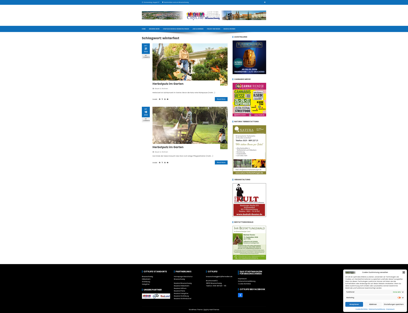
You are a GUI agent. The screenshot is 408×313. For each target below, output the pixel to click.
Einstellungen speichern (394, 304)
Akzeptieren (354, 304)
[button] (404, 272)
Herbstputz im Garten (167, 84)
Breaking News (154, 29)
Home (144, 29)
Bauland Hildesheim (181, 286)
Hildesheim (146, 279)
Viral (205, 310)
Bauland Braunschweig (183, 283)
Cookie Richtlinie (362, 309)
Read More (221, 99)
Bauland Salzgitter (181, 293)
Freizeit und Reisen (213, 29)
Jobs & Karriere (198, 29)
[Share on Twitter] (162, 99)
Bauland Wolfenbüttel (182, 298)
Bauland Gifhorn (180, 288)
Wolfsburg (146, 281)
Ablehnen (373, 304)
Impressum (390, 309)
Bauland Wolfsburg (181, 296)
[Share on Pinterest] (165, 99)
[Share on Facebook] (159, 99)
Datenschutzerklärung (377, 309)
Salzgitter (146, 284)
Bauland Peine (179, 291)
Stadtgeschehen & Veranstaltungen (176, 29)
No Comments (146, 56)
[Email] (167, 99)
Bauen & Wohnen (229, 29)
